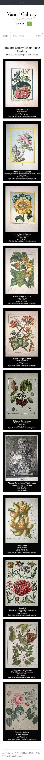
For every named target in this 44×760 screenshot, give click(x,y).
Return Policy (35, 753)
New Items (18, 36)
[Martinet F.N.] (22, 649)
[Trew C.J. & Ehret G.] (22, 525)
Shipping (25, 753)
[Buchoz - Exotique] (22, 275)
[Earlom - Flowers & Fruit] (22, 462)
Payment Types (8, 756)
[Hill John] (22, 587)
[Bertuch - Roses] (22, 711)
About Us (6, 753)
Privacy (19, 756)
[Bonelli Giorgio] (22, 88)
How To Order (16, 753)
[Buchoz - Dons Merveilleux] (22, 213)
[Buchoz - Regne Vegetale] (22, 338)
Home (5, 36)
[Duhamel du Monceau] (22, 400)
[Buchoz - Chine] (22, 151)
